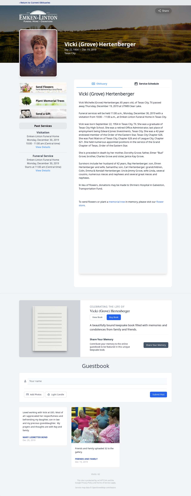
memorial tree (117, 201)
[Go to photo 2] (87, 440)
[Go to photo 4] (90, 440)
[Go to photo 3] (89, 440)
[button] (95, 425)
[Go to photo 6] (94, 440)
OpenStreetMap (98, 487)
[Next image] (116, 425)
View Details (43, 147)
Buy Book (113, 317)
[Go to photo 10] (101, 440)
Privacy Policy (87, 483)
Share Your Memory (156, 345)
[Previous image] (74, 425)
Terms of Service (104, 483)
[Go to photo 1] (85, 440)
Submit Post (158, 394)
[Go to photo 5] (92, 440)
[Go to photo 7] (96, 440)
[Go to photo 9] (99, 440)
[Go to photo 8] (98, 440)
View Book (97, 317)
